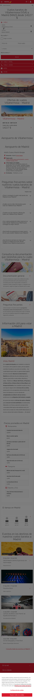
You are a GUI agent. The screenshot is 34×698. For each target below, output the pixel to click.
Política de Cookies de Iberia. (23, 685)
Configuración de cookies (17, 690)
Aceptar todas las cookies (17, 695)
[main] (17, 685)
